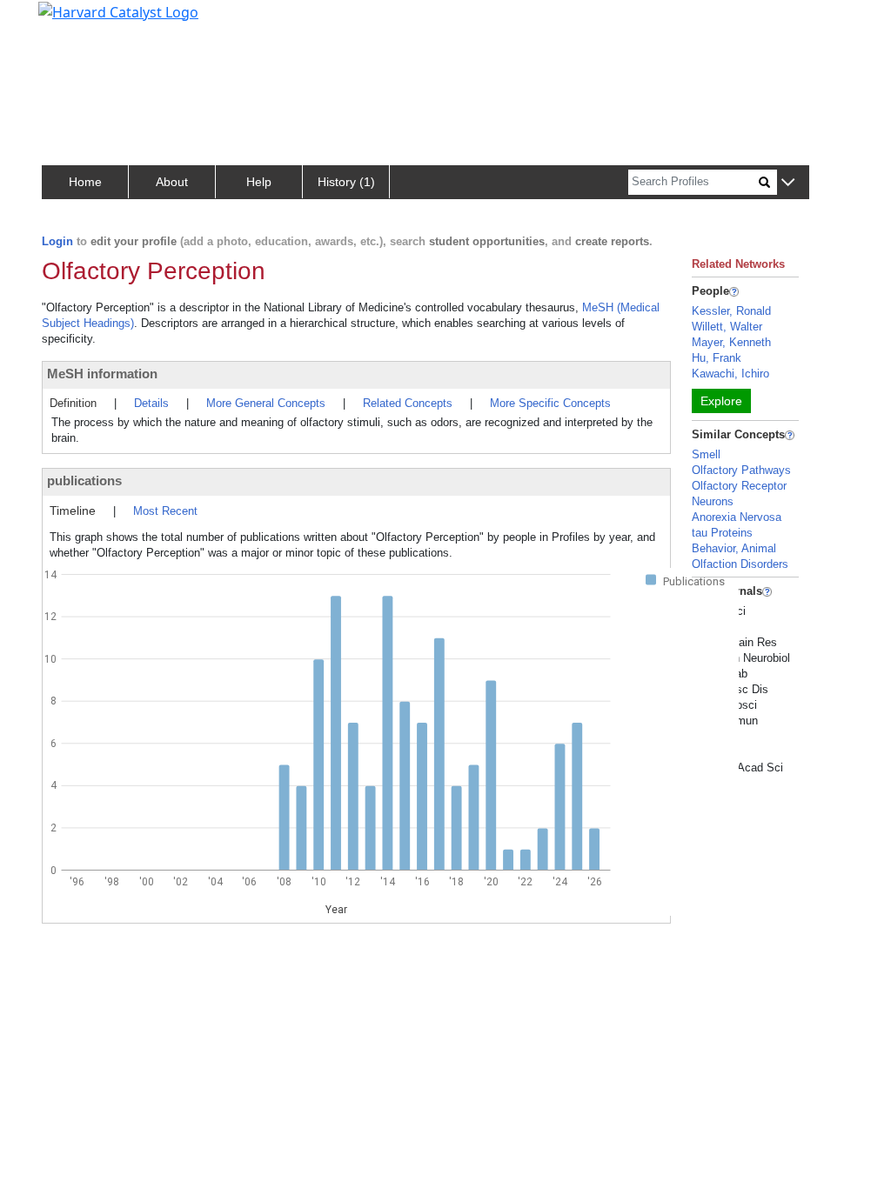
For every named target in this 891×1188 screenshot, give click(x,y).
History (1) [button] (346, 182)
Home (85, 182)
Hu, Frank (716, 357)
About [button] (172, 182)
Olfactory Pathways (741, 470)
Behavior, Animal (734, 548)
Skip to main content (72, 21)
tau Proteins (722, 532)
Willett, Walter (727, 326)
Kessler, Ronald (731, 310)
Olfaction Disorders (740, 564)
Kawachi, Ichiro (730, 373)
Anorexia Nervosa (736, 517)
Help (258, 182)
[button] (788, 183)
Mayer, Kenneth (731, 342)
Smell (706, 454)
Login (57, 241)
